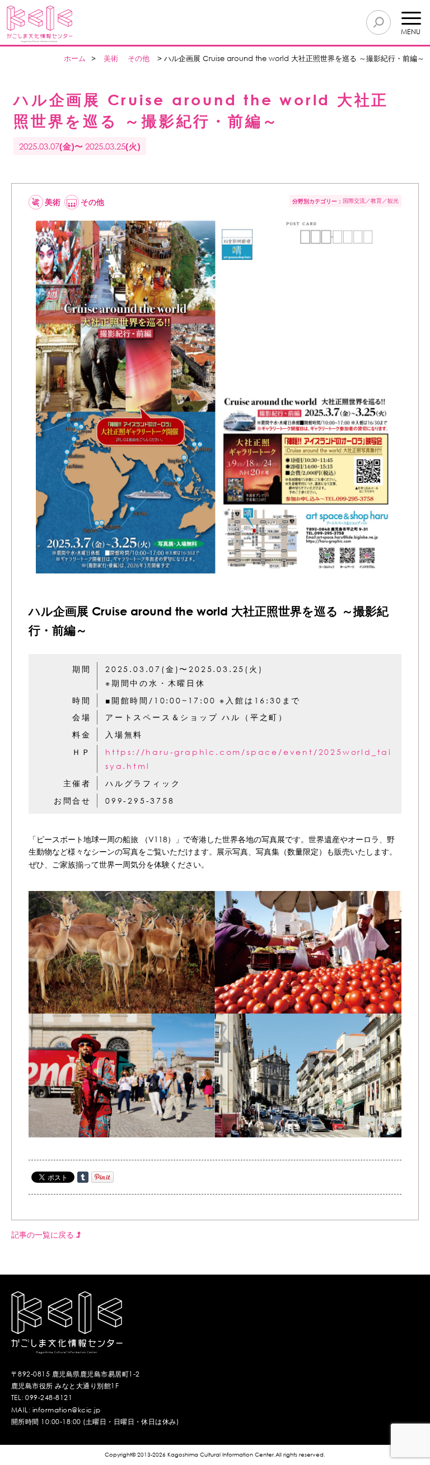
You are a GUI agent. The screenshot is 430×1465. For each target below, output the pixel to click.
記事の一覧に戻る (43, 1234)
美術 (111, 58)
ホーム (75, 58)
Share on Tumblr (82, 1177)
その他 (138, 58)
